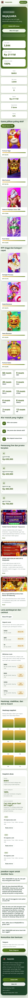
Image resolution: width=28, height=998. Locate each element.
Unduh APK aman (14, 26)
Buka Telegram (14, 950)
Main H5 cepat (14, 30)
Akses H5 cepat (7, 617)
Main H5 (14, 984)
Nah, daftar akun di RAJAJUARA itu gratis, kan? (13, 923)
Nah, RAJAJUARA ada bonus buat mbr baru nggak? (14, 931)
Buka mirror (9, 828)
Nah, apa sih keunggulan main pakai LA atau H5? (13, 900)
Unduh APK (23, 2)
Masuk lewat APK (7, 126)
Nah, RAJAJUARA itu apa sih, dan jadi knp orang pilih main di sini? (13, 879)
